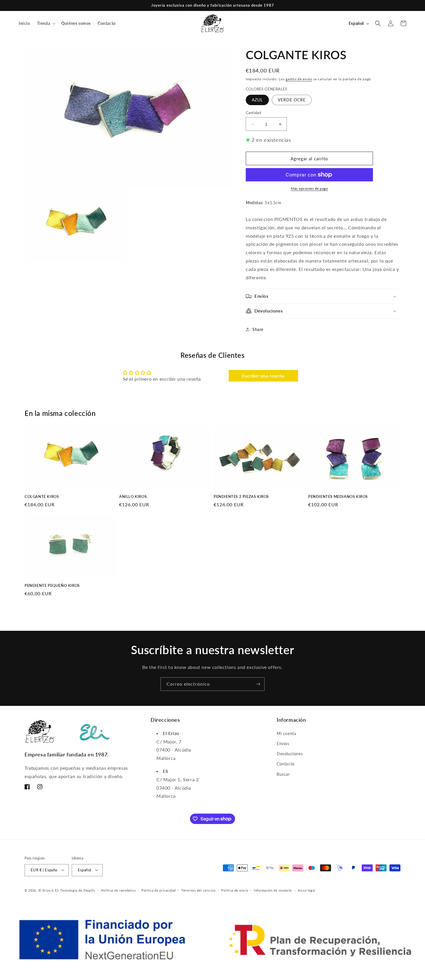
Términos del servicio (198, 890)
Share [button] (257, 329)
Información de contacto (273, 890)
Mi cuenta (286, 733)
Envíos (283, 743)
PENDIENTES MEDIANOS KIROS (338, 496)
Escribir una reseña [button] (263, 375)
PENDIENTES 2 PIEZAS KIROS (241, 496)
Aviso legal (306, 890)
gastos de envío (299, 79)
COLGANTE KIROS (42, 496)
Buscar (283, 773)
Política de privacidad (158, 890)
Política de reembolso (118, 890)
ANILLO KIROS (133, 496)
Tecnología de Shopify (77, 890)
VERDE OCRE (292, 99)
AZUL (257, 99)
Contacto (286, 763)
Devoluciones (290, 753)
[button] (46, 23)
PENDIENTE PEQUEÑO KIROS (52, 585)
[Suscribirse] (258, 684)
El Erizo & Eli (48, 890)
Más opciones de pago (309, 188)
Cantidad (253, 112)
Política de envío (234, 890)
